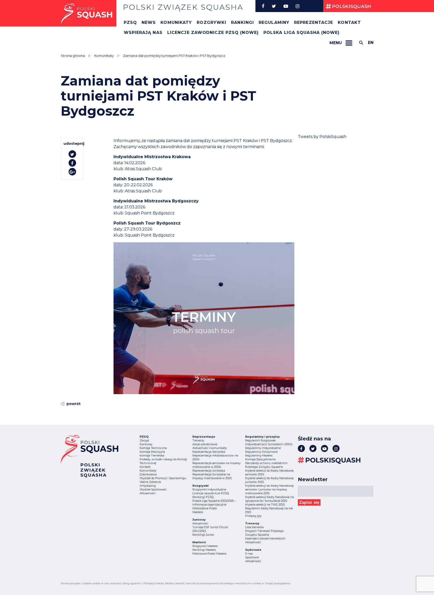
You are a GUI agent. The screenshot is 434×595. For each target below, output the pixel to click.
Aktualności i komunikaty (209, 448)
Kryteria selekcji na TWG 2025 (265, 504)
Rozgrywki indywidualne (209, 489)
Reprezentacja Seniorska (208, 451)
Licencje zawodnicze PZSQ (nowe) (213, 32)
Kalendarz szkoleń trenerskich (265, 538)
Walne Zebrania (150, 482)
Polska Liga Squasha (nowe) (301, 32)
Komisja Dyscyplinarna (260, 459)
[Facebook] (263, 6)
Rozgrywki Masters (205, 546)
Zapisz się (309, 502)
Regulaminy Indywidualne (263, 448)
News (149, 22)
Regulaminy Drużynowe (261, 451)
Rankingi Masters (204, 550)
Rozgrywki (211, 22)
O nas (249, 553)
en (370, 42)
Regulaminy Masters (258, 455)
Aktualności (147, 493)
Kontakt (349, 22)
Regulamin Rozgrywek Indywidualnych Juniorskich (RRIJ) (268, 442)
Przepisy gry (253, 516)
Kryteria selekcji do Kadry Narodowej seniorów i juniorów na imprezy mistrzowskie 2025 (269, 489)
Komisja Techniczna (153, 448)
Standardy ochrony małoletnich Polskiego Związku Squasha (266, 465)
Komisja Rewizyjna (152, 451)
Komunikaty (176, 22)
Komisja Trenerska (152, 455)
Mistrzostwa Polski (204, 508)
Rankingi (242, 22)
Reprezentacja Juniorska (208, 470)
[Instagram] (297, 6)
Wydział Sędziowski (153, 489)
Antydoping (148, 485)
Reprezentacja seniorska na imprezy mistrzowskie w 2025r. (216, 465)
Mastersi (197, 512)
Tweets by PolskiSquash (322, 136)
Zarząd (144, 440)
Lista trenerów (254, 527)
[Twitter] (274, 6)
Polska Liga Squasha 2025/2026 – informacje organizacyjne (214, 502)
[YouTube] (286, 6)
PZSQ (130, 22)
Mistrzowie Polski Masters (209, 553)
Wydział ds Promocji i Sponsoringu (163, 478)
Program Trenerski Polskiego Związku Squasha (264, 532)
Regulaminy (274, 22)
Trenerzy (198, 440)
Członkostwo (148, 474)
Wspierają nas (143, 32)
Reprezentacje (313, 22)
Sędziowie (252, 557)
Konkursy (146, 444)
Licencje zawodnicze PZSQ (210, 493)
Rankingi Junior (203, 534)
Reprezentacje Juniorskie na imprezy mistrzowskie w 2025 (212, 476)
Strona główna (73, 56)
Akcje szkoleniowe (204, 444)
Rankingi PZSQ (202, 497)
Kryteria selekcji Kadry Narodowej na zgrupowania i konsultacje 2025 (269, 498)
